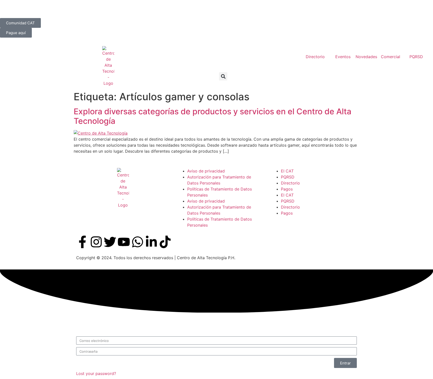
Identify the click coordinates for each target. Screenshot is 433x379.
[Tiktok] (165, 242)
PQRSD (287, 176)
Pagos (287, 189)
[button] (223, 76)
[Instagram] (96, 242)
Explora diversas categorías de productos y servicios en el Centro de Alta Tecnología (212, 116)
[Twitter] (110, 242)
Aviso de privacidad (206, 170)
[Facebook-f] (82, 242)
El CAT (287, 170)
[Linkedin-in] (151, 242)
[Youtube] (124, 242)
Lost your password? (96, 373)
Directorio (290, 182)
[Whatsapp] (137, 242)
